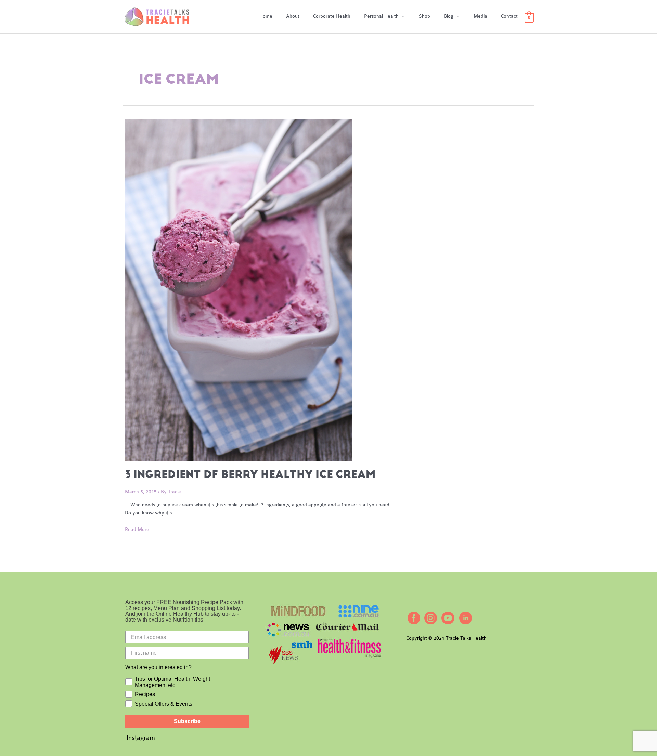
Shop (424, 16)
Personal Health (381, 16)
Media (480, 16)
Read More (137, 529)
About (292, 16)
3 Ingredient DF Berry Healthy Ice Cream (250, 474)
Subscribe (187, 721)
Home (265, 16)
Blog (448, 16)
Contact (509, 16)
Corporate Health (331, 16)
